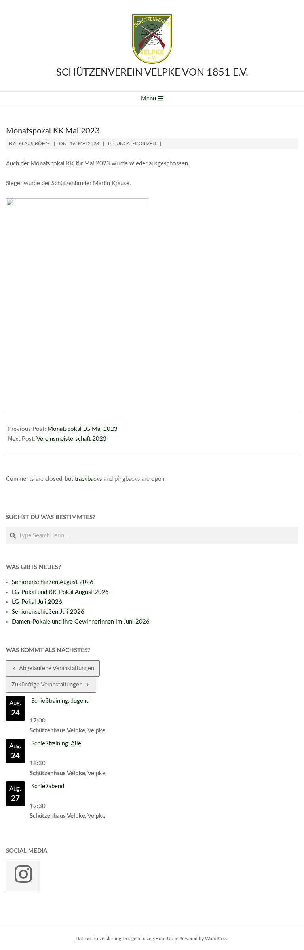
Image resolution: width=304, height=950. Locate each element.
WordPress (216, 938)
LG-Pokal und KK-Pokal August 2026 (60, 592)
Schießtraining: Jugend (60, 701)
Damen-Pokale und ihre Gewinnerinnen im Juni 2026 (81, 622)
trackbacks (88, 479)
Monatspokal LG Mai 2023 (83, 429)
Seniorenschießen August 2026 (52, 582)
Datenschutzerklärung (98, 938)
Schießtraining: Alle (56, 744)
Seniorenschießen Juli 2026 (48, 612)
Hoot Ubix (166, 938)
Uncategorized (136, 143)
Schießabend (47, 786)
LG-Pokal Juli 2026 (37, 602)
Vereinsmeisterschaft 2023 (71, 439)
